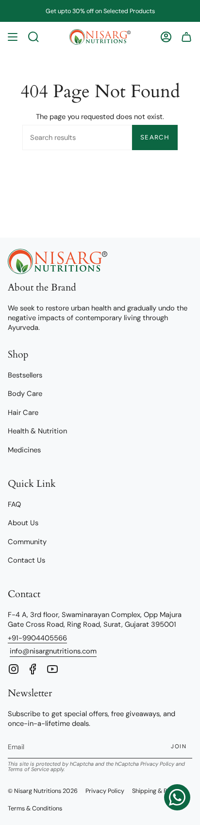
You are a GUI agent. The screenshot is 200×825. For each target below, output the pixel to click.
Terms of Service (28, 769)
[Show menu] (12, 37)
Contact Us (26, 560)
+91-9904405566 (37, 638)
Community (27, 542)
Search (154, 137)
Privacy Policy (157, 763)
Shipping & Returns (158, 791)
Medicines (24, 450)
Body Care (25, 393)
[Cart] (186, 37)
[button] (33, 37)
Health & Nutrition (37, 431)
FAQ (14, 504)
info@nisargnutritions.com (53, 651)
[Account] (166, 37)
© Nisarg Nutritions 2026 (43, 791)
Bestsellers (25, 375)
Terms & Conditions (35, 808)
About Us (23, 523)
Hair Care (23, 412)
